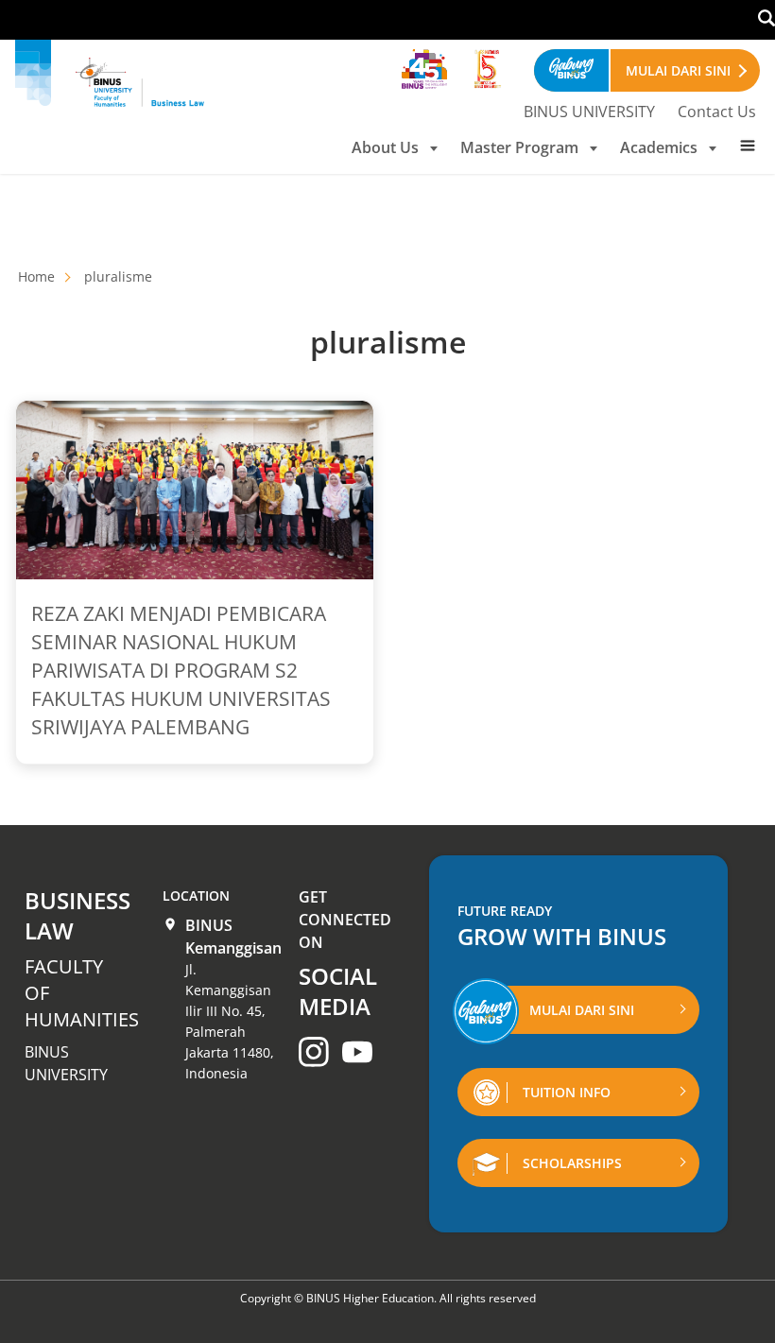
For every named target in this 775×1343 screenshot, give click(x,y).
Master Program (519, 147)
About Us (385, 147)
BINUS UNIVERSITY (589, 111)
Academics (659, 147)
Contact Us (717, 111)
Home (36, 276)
